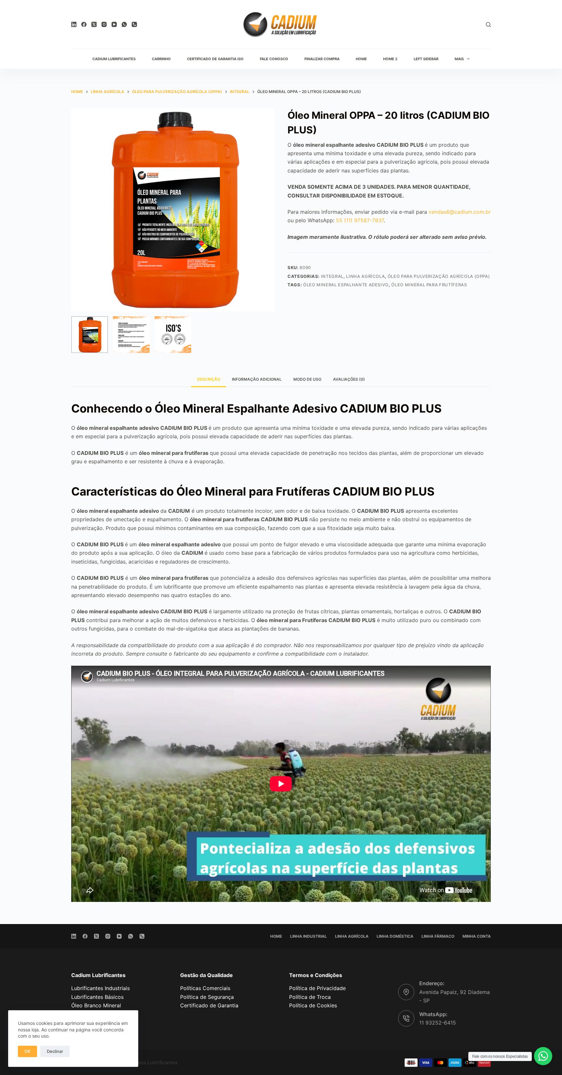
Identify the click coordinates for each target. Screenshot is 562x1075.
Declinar (55, 1051)
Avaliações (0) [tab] (349, 379)
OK (27, 1051)
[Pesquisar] (488, 24)
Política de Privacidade (317, 988)
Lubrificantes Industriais (100, 988)
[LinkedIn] (73, 24)
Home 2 (390, 59)
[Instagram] (104, 24)
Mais (459, 59)
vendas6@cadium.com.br (460, 212)
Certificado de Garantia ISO (215, 59)
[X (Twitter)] (94, 24)
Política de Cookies (313, 1005)
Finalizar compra (322, 59)
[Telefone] (134, 24)
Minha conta (476, 936)
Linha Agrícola (365, 276)
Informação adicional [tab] (257, 379)
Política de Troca (310, 997)
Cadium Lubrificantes (114, 59)
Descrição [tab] (208, 379)
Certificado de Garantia (209, 1005)
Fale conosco (274, 59)
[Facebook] (84, 24)
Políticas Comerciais (205, 988)
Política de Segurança (207, 997)
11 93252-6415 (437, 1022)
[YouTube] (114, 24)
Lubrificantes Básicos (97, 997)
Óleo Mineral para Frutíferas (429, 284)
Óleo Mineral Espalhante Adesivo (346, 284)
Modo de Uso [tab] (307, 379)
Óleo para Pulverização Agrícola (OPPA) (439, 276)
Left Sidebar (426, 59)
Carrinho (161, 59)
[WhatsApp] (124, 24)
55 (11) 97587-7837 (360, 220)
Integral (332, 276)
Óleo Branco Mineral (96, 1005)
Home (361, 59)
